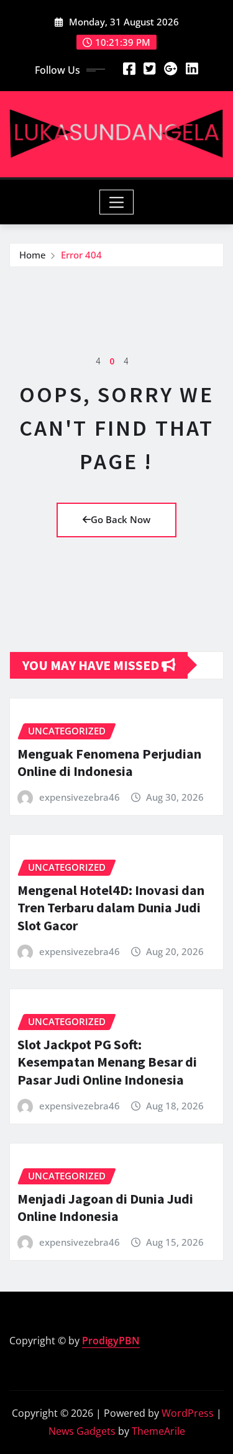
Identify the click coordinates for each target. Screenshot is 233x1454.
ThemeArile (158, 1431)
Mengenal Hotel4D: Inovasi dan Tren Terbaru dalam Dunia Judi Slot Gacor (110, 907)
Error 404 (81, 255)
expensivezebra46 (79, 797)
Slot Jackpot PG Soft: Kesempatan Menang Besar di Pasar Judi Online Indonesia (107, 1062)
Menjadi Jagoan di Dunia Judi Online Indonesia (105, 1207)
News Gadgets (82, 1431)
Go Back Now (120, 519)
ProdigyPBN (111, 1340)
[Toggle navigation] (116, 202)
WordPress (188, 1413)
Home (32, 255)
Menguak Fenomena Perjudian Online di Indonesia (109, 762)
